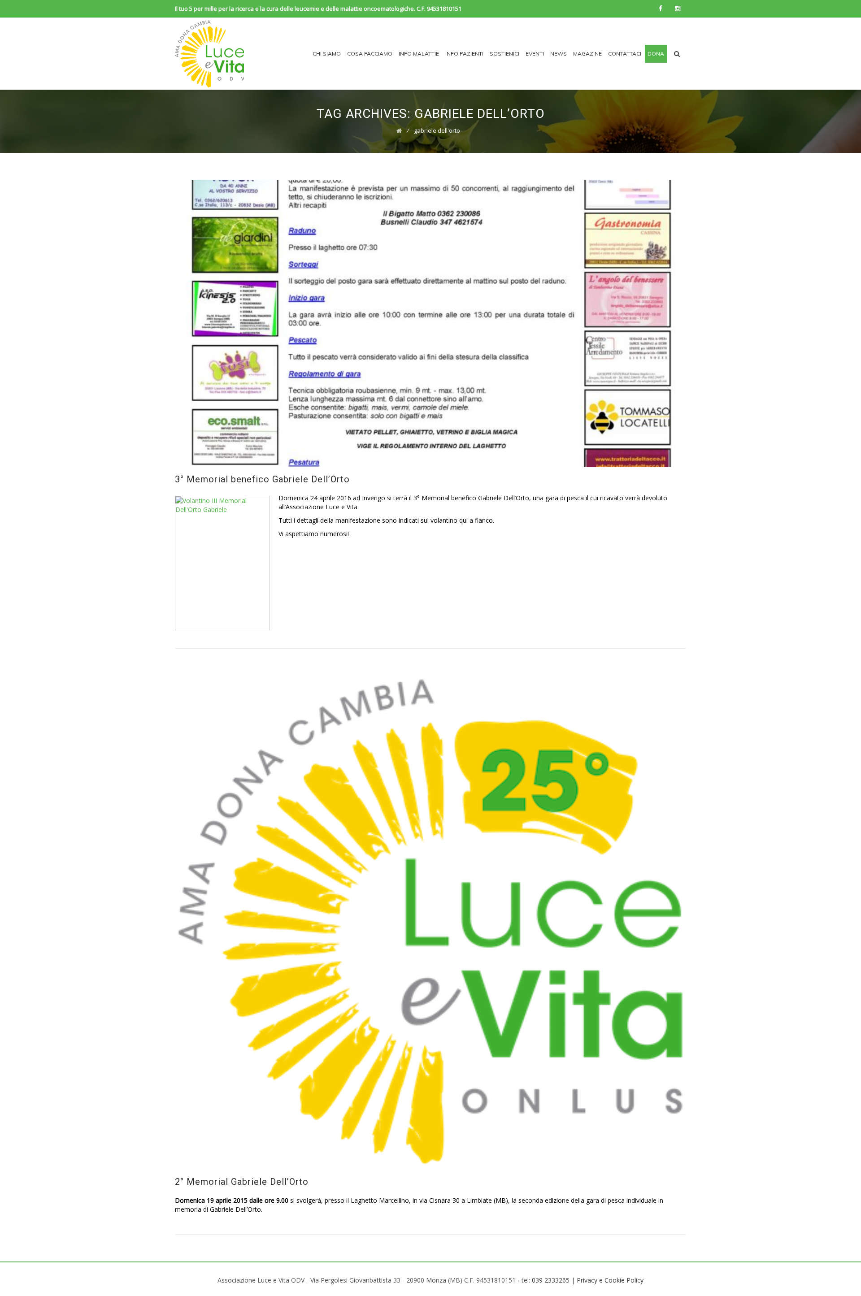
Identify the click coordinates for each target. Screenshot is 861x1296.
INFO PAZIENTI (464, 53)
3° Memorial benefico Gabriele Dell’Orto (262, 479)
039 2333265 (551, 1280)
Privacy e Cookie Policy (610, 1280)
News (558, 53)
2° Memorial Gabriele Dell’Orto (242, 1181)
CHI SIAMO (327, 53)
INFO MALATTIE (419, 53)
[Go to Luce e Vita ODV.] (399, 130)
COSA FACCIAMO (369, 53)
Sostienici (504, 53)
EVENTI (535, 53)
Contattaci (624, 53)
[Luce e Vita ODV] (209, 54)
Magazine (587, 53)
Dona (656, 53)
